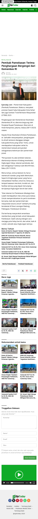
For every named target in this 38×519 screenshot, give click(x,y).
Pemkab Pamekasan (25, 264)
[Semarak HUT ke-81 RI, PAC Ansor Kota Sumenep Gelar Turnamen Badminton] (28, 303)
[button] (19, 475)
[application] (19, 475)
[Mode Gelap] (32, 5)
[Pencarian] (35, 5)
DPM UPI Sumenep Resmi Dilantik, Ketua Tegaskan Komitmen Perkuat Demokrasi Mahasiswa (16, 237)
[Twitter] (13, 500)
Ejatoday (8, 73)
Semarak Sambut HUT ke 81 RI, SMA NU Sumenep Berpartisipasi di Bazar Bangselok (17, 253)
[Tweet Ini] (22, 270)
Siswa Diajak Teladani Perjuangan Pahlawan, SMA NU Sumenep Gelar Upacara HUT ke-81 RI (18, 243)
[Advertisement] (19, 32)
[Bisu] (31, 483)
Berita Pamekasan (9, 264)
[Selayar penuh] (34, 483)
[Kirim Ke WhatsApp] (34, 270)
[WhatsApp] (25, 500)
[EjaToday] (12, 5)
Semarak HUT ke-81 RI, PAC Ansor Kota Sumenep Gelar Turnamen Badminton (19, 248)
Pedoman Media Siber (23, 509)
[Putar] (4, 483)
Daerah (8, 60)
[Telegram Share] (30, 270)
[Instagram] (21, 500)
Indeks (16, 506)
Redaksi (9, 506)
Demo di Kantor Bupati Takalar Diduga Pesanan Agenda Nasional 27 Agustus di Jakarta (19, 232)
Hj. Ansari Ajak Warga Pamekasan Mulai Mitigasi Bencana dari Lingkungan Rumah (19, 257)
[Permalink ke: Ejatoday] (3, 73)
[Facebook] (10, 500)
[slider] (17, 482)
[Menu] (3, 5)
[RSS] (28, 500)
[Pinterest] (17, 500)
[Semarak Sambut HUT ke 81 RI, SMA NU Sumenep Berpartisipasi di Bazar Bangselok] (10, 322)
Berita (3, 60)
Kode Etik (10, 509)
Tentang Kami (26, 506)
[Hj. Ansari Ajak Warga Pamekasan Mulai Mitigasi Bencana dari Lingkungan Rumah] (28, 322)
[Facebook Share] (18, 270)
